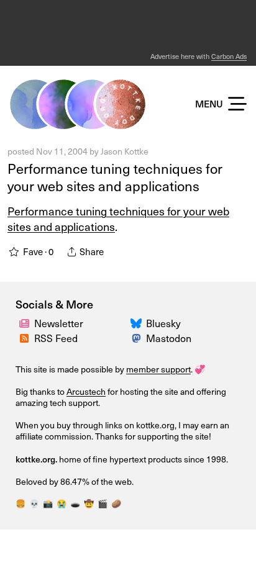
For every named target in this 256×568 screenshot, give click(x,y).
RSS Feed (56, 337)
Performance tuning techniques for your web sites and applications (114, 177)
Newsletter (58, 322)
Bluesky (163, 322)
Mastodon (168, 337)
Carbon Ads (229, 56)
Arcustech (86, 391)
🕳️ (75, 503)
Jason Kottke (125, 151)
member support (158, 369)
